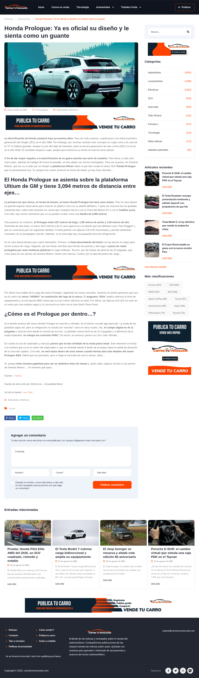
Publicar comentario (112, 484)
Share (11, 418)
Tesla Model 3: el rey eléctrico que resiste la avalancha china (178, 226)
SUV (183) (172, 292)
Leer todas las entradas (156, 266)
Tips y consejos (17, 641)
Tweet (25, 418)
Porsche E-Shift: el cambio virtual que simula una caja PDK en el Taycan (177, 177)
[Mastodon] (190, 671)
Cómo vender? (46, 630)
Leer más (167, 186)
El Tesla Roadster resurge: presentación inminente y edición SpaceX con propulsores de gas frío (176, 201)
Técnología (82, 7)
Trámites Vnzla (129, 7)
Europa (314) (154, 285)
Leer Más (27, 392)
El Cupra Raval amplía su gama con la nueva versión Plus (177, 248)
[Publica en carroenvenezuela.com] (71, 122)
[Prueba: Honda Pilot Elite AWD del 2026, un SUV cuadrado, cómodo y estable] (28, 533)
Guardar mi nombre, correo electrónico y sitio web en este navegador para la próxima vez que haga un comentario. (39, 485)
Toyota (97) (180, 299)
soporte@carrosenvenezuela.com (178, 631)
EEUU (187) (154, 292)
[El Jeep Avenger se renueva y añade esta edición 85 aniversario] (123, 533)
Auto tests (153, 107)
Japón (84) (179, 306)
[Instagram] (183, 671)
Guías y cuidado (47, 641)
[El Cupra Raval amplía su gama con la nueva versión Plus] (152, 250)
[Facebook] (168, 671)
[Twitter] (176, 671)
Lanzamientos (155, 81)
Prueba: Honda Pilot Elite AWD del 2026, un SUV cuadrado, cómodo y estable (25, 554)
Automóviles (103, 7)
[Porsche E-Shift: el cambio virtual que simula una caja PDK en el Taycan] (152, 178)
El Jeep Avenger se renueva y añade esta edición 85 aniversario (119, 552)
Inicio (41, 7)
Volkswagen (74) (156, 313)
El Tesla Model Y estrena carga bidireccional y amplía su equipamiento (73, 552)
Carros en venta (60, 7)
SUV (150, 98)
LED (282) (174, 285)
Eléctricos (73, 110)
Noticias (8, 19)
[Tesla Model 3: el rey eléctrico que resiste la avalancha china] (152, 227)
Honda (18, 375)
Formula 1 (153, 124)
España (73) (179, 313)
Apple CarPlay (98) (157, 299)
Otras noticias (155, 141)
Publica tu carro (47, 635)
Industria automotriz (158, 150)
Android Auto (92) (157, 306)
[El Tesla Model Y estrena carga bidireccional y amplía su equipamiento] (75, 533)
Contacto (13, 635)
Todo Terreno (155, 115)
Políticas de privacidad (20, 646)
